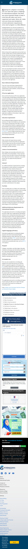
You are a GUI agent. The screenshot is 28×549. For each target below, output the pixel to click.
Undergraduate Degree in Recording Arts (11, 310)
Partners (2, 478)
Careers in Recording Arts (9, 314)
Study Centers (3, 484)
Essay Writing (3, 498)
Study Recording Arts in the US (17, 292)
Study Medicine (3, 525)
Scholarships (3, 508)
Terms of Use (8, 456)
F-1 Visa (2, 502)
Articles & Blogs (3, 491)
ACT (6, 131)
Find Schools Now (14, 387)
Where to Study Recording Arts (10, 302)
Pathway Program (4, 521)
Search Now (14, 375)
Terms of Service (4, 492)
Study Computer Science (6, 529)
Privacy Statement (17, 456)
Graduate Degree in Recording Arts (10, 308)
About (1, 476)
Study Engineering (4, 528)
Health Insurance (4, 533)
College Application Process (6, 520)
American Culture (4, 518)
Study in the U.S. (4, 511)
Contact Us (2, 483)
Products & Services (4, 486)
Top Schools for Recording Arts (10, 306)
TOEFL (14, 238)
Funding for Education (5, 510)
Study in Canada (4, 513)
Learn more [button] (4, 547)
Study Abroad (3, 515)
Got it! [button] (14, 542)
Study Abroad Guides (5, 480)
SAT (3, 131)
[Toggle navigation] (2, 2)
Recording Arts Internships (9, 312)
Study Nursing (3, 523)
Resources (2, 489)
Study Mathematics (4, 531)
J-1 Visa (2, 500)
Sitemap (2, 495)
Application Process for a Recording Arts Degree (14, 304)
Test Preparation (4, 503)
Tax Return (2, 535)
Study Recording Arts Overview (10, 298)
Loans (1, 505)
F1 (3, 266)
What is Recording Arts (8, 300)
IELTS (24, 241)
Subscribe (23, 446)
